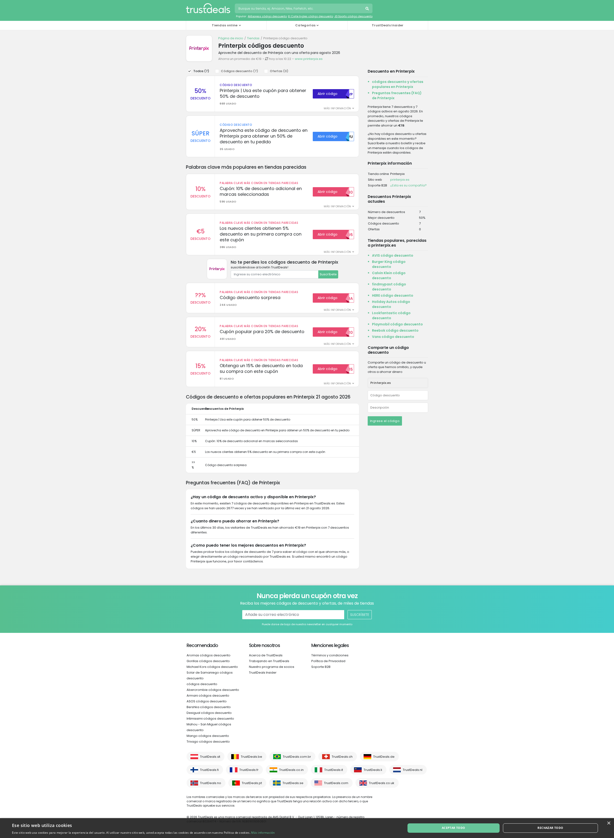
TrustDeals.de (384, 756)
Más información (263, 833)
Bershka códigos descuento (209, 707)
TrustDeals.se (293, 783)
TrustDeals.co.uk (381, 783)
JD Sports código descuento (353, 16)
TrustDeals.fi (209, 770)
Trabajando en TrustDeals (269, 661)
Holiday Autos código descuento (391, 304)
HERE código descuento (392, 295)
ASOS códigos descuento (207, 701)
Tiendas (253, 38)
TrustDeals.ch (342, 756)
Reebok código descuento (395, 330)
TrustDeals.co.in (291, 770)
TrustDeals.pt (252, 783)
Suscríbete (328, 274)
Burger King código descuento (389, 264)
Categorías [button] (305, 25)
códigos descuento (202, 684)
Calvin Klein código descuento (389, 275)
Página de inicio (230, 38)
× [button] (608, 823)
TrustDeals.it (333, 770)
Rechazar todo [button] (550, 828)
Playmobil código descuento (397, 324)
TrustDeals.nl (412, 770)
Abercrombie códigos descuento (213, 690)
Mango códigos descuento (208, 736)
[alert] (307, 828)
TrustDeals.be (251, 756)
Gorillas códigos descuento (208, 661)
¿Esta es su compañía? (408, 185)
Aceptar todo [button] (453, 828)
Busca (367, 9)
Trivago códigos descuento (208, 741)
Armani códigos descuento (208, 695)
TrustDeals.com (336, 783)
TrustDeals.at (210, 756)
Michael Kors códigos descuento (212, 667)
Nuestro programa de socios (271, 667)
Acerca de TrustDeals (266, 655)
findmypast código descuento (389, 287)
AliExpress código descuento (267, 16)
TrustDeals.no (210, 783)
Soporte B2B (321, 667)
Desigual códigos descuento (209, 713)
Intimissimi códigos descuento (210, 718)
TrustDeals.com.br (297, 756)
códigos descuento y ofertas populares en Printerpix (397, 84)
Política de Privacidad (328, 661)
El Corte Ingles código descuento (310, 16)
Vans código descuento (393, 336)
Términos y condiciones (329, 655)
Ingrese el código (385, 421)
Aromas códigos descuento (208, 655)
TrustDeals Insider (387, 25)
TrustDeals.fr (249, 770)
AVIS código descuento (392, 255)
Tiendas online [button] (224, 25)
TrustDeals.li (373, 770)
